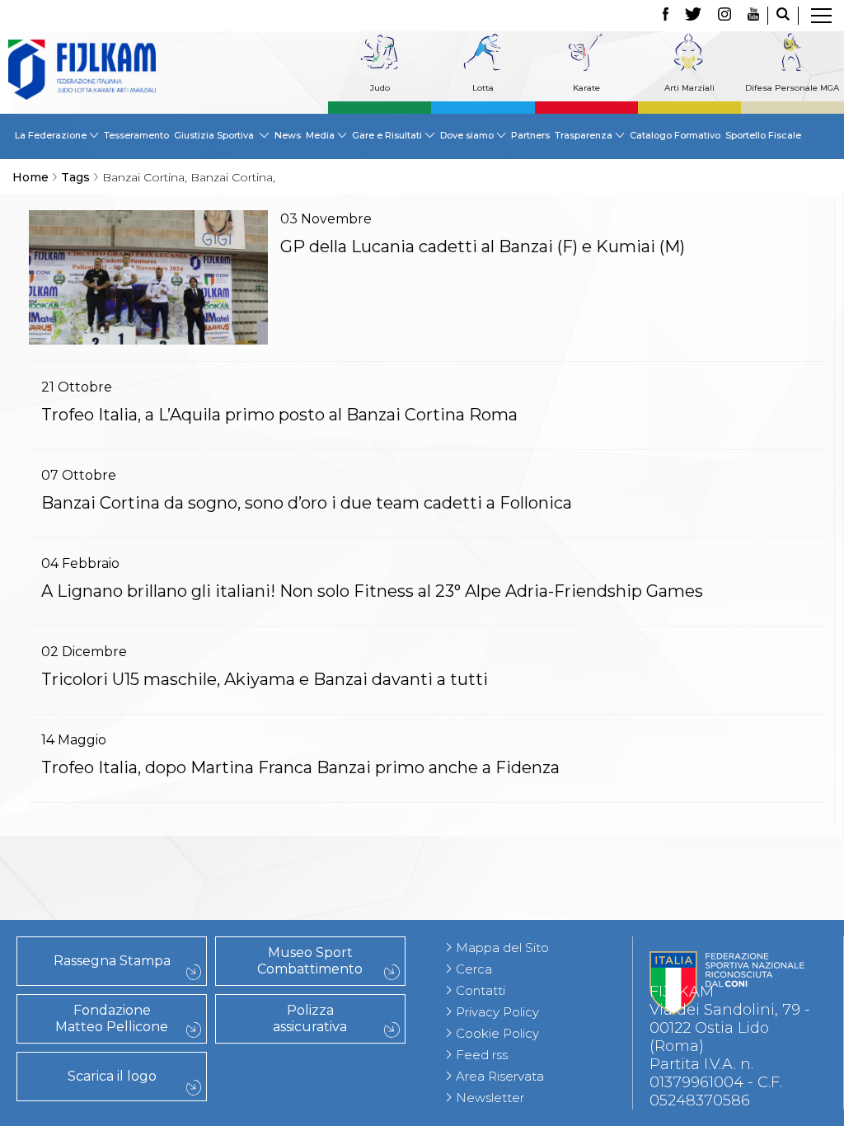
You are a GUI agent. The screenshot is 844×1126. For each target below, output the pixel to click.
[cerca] (783, 16)
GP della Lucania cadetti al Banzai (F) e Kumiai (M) (482, 246)
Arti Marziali (689, 87)
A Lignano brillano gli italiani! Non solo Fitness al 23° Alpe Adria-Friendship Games (372, 591)
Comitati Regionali (147, 858)
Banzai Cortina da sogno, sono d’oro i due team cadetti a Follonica (306, 503)
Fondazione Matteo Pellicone (111, 1018)
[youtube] (753, 16)
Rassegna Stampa (112, 961)
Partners (530, 135)
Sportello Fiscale (763, 135)
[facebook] (665, 16)
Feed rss (482, 1055)
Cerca (474, 969)
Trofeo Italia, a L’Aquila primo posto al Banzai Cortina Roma (279, 415)
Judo (380, 87)
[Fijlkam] (82, 70)
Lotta (483, 87)
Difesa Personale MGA (792, 87)
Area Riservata (500, 1076)
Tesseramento (136, 135)
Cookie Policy (497, 1033)
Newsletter (490, 1097)
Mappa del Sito (502, 947)
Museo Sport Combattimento (310, 961)
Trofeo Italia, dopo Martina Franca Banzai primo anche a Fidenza (300, 767)
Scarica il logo (112, 1076)
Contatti (480, 990)
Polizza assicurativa (310, 1018)
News (287, 135)
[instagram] (724, 16)
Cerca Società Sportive (146, 912)
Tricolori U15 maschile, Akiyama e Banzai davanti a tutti (264, 679)
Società (147, 876)
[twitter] (693, 16)
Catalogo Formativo (675, 135)
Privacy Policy (497, 1012)
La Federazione (147, 894)
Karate (586, 87)
